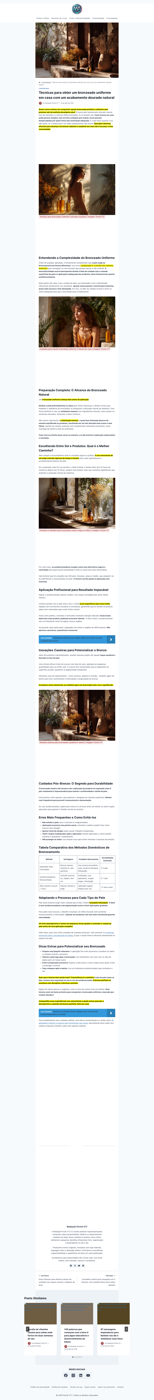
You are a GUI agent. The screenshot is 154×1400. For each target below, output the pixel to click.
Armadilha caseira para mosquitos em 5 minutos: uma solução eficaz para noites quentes (98, 1280)
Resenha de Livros (59, 18)
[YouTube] (88, 1375)
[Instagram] (73, 1375)
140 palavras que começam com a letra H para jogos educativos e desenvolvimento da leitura (76, 1335)
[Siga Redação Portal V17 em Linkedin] (83, 1266)
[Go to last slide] (27, 1329)
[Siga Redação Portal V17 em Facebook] (71, 1266)
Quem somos (90, 1387)
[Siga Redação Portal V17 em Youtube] (79, 1266)
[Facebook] (65, 1375)
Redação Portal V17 (52, 103)
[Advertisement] (77, 148)
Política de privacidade (40, 1387)
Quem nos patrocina (106, 1387)
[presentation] (40, 1313)
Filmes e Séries (42, 18)
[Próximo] (126, 1329)
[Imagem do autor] (40, 103)
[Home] (39, 82)
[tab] (72, 1357)
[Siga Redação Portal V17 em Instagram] (75, 1266)
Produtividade (98, 18)
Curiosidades (112, 18)
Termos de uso (76, 1387)
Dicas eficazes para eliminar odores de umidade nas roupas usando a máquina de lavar (57, 1280)
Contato (120, 1387)
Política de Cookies (60, 1387)
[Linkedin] (80, 1375)
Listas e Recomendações (79, 18)
